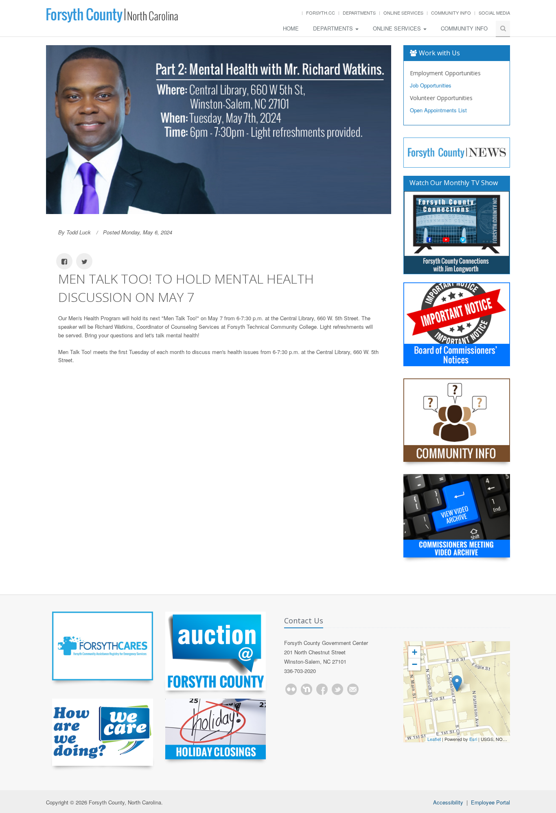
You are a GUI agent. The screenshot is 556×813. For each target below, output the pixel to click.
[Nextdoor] (306, 689)
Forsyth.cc (320, 12)
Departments (359, 12)
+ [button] (414, 652)
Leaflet (434, 739)
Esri (473, 739)
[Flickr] (291, 689)
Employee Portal (490, 802)
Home (291, 28)
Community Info (451, 12)
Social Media (494, 12)
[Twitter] (337, 689)
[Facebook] (322, 689)
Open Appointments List (438, 110)
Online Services (403, 12)
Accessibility (448, 802)
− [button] (414, 664)
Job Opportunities (430, 85)
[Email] (353, 689)
